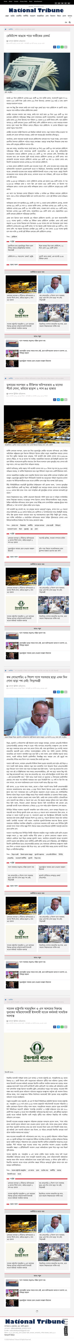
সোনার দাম (15, 525)
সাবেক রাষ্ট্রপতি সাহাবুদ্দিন (19, 1170)
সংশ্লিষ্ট (12, 241)
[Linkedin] (62, 3)
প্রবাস (64, 16)
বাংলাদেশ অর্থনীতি (21, 858)
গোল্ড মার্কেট (49, 525)
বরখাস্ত (59, 1170)
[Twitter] (59, 3)
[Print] (65, 47)
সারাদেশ (32, 16)
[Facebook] (56, 3)
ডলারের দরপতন (39, 525)
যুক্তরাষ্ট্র (26, 529)
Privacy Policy (23, 1)
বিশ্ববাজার (23, 525)
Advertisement (38, 1)
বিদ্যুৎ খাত (37, 858)
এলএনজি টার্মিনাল (51, 854)
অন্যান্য (70, 16)
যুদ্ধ (31, 529)
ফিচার (59, 16)
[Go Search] (69, 22)
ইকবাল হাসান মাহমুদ (26, 854)
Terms (30, 1)
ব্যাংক (19, 1174)
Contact (16, 1)
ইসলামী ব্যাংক (11, 1174)
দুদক (37, 1170)
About (10, 1)
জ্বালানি (30, 858)
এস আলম (31, 1170)
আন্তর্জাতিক (40, 16)
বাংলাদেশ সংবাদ (12, 529)
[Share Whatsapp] (62, 47)
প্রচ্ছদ (7, 16)
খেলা (47, 16)
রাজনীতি (18, 16)
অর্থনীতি (25, 16)
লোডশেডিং (10, 858)
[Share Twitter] (58, 47)
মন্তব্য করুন (14, 265)
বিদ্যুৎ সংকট (15, 854)
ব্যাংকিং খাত (44, 1170)
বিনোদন (52, 16)
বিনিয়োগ (57, 525)
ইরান (20, 529)
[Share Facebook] (54, 47)
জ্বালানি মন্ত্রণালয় (39, 854)
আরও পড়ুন (37, 336)
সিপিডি (61, 854)
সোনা (36, 529)
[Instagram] (65, 3)
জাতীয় (13, 16)
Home (5, 1)
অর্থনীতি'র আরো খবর (37, 272)
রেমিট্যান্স (14, 237)
